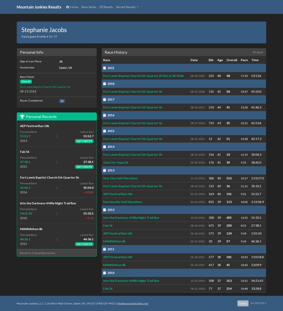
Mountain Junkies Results (39, 7)
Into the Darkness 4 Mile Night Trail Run (131, 217)
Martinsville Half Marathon (122, 202)
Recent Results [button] (126, 7)
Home (74, 7)
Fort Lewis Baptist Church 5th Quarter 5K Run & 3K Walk (143, 75)
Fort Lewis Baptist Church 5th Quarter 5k (45, 86)
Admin (243, 303)
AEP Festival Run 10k (117, 194)
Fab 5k (108, 225)
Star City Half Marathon (120, 178)
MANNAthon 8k (114, 241)
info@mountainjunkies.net (132, 303)
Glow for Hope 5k (115, 162)
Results (108, 7)
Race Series (88, 7)
